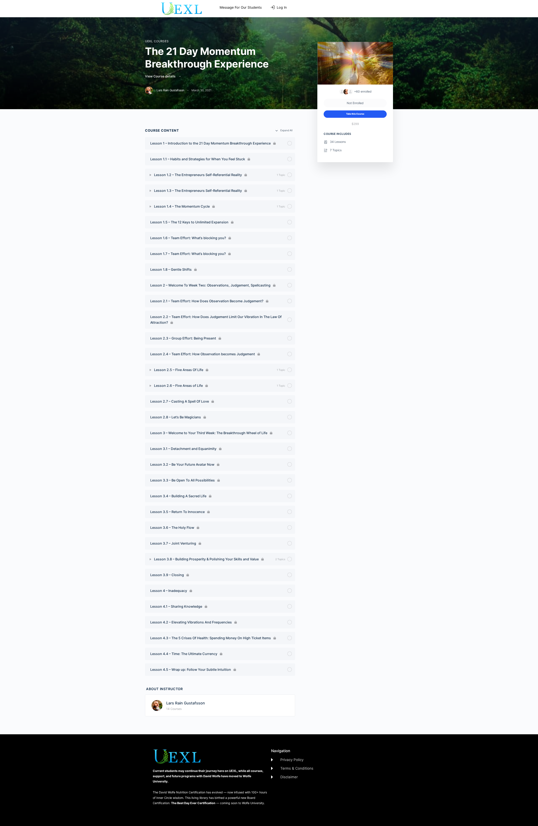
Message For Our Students (241, 7)
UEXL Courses (157, 41)
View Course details (160, 76)
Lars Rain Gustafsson (185, 703)
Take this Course (355, 114)
